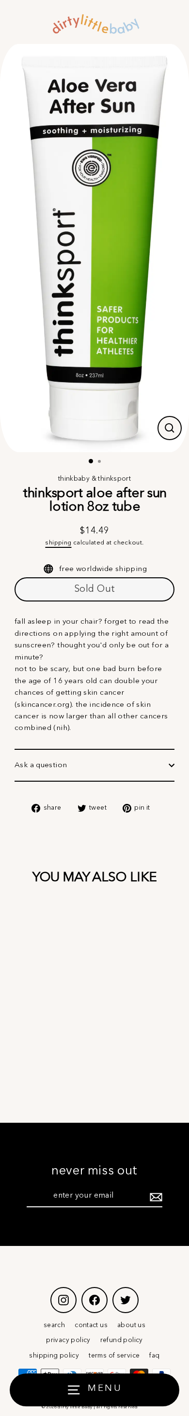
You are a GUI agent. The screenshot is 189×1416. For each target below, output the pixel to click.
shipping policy (54, 1356)
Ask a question (41, 765)
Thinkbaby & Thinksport (94, 479)
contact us (91, 1325)
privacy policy (68, 1340)
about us (131, 1325)
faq (154, 1356)
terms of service (114, 1356)
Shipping (58, 543)
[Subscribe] (154, 1196)
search (54, 1325)
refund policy (121, 1340)
